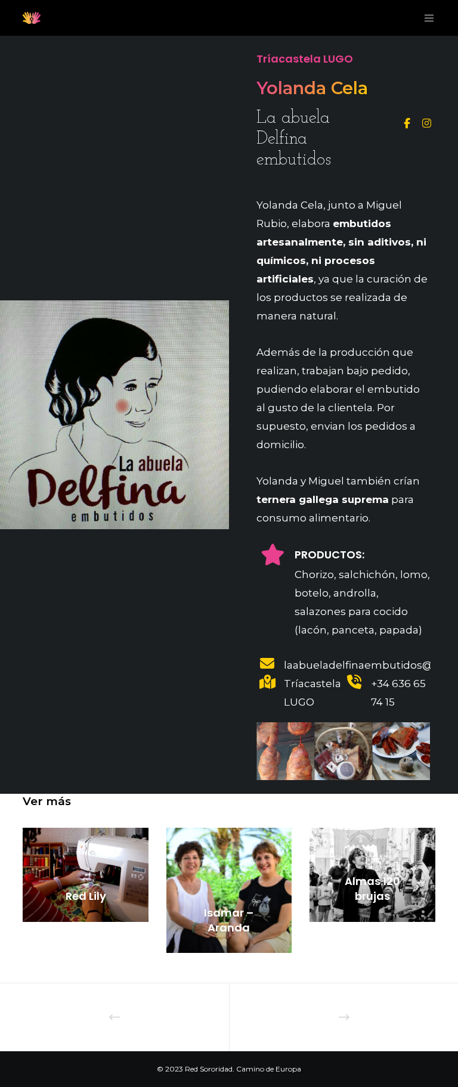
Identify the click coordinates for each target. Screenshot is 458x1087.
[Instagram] (425, 121)
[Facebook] (407, 121)
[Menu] (424, 18)
